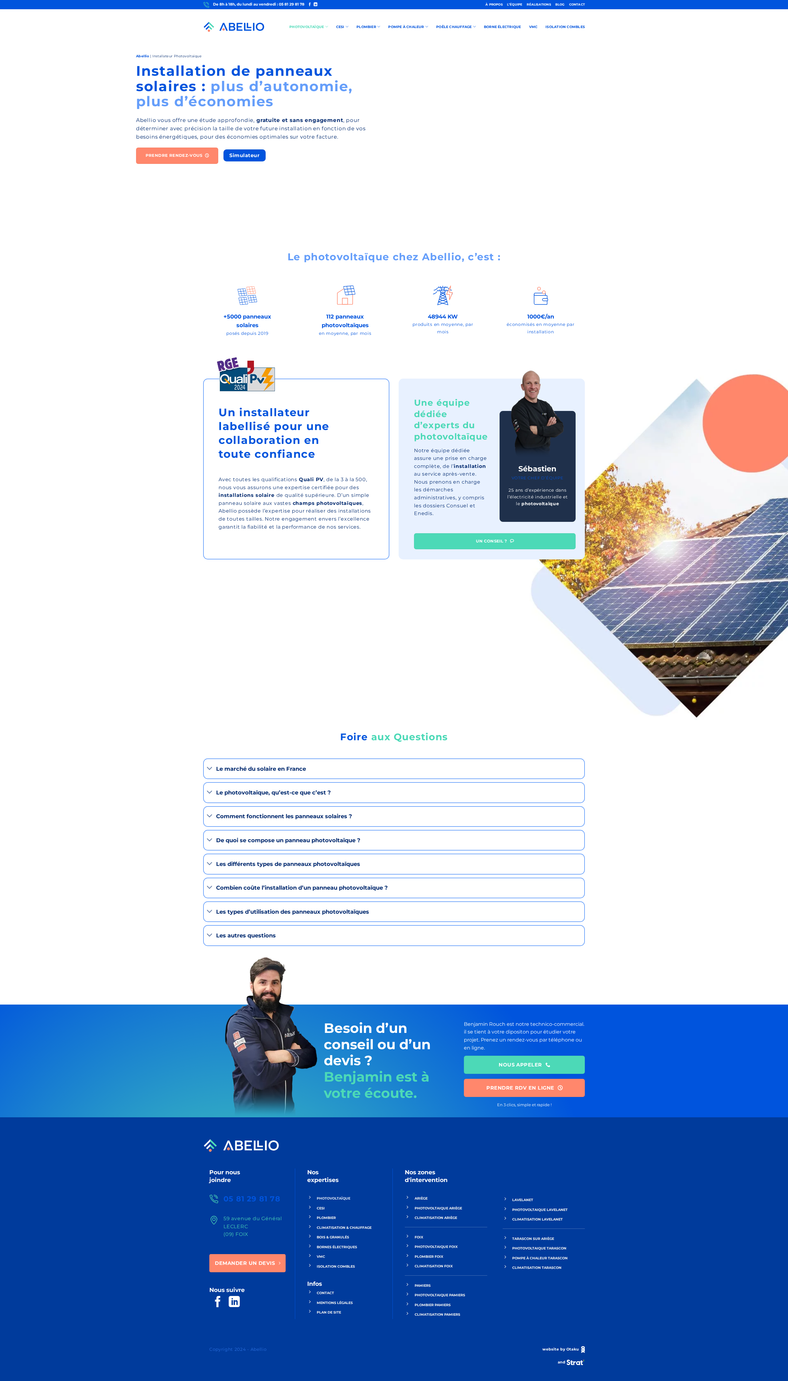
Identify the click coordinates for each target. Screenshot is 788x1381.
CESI (340, 27)
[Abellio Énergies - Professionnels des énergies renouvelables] (234, 27)
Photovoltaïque (306, 27)
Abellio (142, 56)
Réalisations (539, 4)
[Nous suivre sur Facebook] (310, 4)
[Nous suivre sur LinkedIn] (315, 4)
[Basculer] (210, 768)
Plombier (366, 27)
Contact (577, 4)
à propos (494, 4)
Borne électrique (502, 27)
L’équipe (515, 4)
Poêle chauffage (454, 27)
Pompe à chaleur (406, 27)
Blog (560, 4)
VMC (533, 27)
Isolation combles (565, 27)
